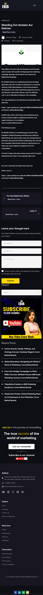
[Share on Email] (27, 592)
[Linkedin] (8, 492)
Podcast (6, 20)
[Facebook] (17, 492)
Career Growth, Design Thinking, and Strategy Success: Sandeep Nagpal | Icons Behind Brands (22, 352)
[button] (21, 446)
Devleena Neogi (10, 37)
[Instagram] (13, 492)
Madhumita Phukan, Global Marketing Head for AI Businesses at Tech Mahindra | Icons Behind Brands (22, 397)
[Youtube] (3, 492)
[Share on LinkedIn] (19, 592)
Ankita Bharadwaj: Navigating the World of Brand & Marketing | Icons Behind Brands (22, 363)
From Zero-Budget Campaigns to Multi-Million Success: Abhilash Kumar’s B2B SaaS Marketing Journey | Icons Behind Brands (22, 375)
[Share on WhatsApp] (23, 592)
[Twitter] (22, 492)
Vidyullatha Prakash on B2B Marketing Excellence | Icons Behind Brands (20, 385)
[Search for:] (22, 292)
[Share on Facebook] (15, 592)
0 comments (19, 41)
